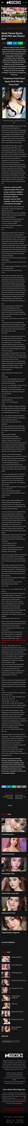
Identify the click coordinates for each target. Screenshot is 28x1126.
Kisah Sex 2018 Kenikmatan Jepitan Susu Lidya (8, 796)
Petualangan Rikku (8, 873)
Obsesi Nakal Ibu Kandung (16, 1028)
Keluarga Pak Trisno (8, 913)
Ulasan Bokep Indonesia (17, 1110)
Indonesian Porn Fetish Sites (10, 1108)
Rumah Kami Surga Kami (10, 893)
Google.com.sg (19, 1098)
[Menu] (3, 2)
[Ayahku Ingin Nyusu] (6, 1013)
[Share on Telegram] (15, 43)
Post (6, 952)
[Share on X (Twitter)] (9, 43)
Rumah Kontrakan (8, 854)
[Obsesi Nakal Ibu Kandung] (6, 1029)
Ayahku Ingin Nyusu (17, 1011)
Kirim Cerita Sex (9, 1122)
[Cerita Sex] (14, 2)
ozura (10, 805)
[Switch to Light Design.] (23, 2)
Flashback (14, 1004)
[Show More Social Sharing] (24, 43)
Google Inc (21, 1116)
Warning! (9, 1120)
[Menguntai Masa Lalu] (6, 1021)
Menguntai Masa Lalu (18, 1019)
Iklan (14, 1120)
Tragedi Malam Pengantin (11, 932)
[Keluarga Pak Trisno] (14, 904)
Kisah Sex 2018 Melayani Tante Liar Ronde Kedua (20, 796)
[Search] (25, 2)
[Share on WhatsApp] (20, 43)
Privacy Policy (19, 1120)
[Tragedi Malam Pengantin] (14, 923)
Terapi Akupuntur (8, 834)
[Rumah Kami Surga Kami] (14, 884)
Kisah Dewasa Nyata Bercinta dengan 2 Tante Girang (14, 640)
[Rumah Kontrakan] (14, 845)
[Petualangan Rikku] (14, 864)
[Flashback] (6, 1006)
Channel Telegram (19, 1122)
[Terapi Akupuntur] (14, 825)
